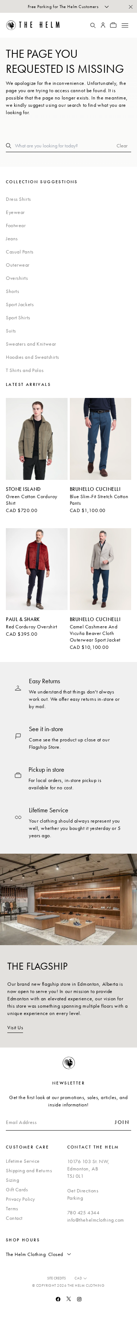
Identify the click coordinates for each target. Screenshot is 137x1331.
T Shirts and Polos (24, 370)
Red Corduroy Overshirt (31, 626)
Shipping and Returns (29, 1170)
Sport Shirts (18, 317)
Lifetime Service (23, 1161)
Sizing (12, 1180)
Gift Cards (17, 1189)
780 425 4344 (83, 1212)
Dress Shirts (18, 199)
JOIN (122, 1122)
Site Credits (56, 1278)
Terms (12, 1208)
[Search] (93, 25)
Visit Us (15, 1027)
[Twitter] (68, 1299)
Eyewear (15, 212)
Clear (122, 145)
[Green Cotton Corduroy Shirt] (37, 439)
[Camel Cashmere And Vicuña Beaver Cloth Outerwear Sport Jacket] (101, 569)
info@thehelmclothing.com (95, 1220)
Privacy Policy (20, 1199)
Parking (75, 1198)
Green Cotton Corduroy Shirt (31, 499)
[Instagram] (79, 1299)
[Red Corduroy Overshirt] (37, 569)
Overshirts (17, 278)
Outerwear (18, 265)
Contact (14, 1218)
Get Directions (83, 1190)
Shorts (12, 291)
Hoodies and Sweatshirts (32, 357)
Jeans (12, 238)
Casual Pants (20, 251)
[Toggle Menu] (124, 25)
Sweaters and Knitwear (31, 344)
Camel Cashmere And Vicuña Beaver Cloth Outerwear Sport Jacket (95, 633)
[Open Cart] (113, 25)
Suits (11, 330)
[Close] (130, 6)
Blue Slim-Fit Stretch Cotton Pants (99, 499)
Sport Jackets (20, 304)
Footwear (16, 225)
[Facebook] (58, 1299)
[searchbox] (66, 145)
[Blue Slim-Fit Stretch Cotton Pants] (101, 439)
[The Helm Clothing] (37, 25)
